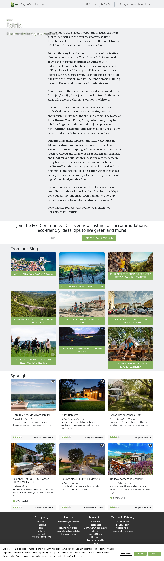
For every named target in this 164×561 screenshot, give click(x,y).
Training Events (68, 534)
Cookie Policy (122, 527)
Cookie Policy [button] (9, 556)
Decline (140, 554)
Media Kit (41, 524)
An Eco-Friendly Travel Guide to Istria (82, 286)
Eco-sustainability (95, 540)
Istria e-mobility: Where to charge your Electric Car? (131, 321)
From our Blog (24, 248)
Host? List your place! (126, 4)
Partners (41, 530)
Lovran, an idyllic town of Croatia (33, 273)
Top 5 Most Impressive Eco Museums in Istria (82, 350)
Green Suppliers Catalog (68, 530)
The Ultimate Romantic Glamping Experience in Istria (130, 365)
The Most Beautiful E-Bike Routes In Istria (82, 321)
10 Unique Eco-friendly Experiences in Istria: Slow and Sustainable (131, 276)
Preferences (126, 554)
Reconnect (40, 4)
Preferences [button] (76, 556)
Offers (30, 4)
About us (41, 521)
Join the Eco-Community (99, 238)
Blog (23, 4)
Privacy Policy (122, 524)
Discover (95, 537)
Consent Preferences (123, 530)
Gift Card (107, 4)
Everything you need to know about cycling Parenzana (33, 321)
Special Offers (95, 534)
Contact (41, 534)
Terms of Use (122, 521)
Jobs (41, 527)
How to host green (68, 527)
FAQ (68, 524)
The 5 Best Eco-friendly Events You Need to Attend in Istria (33, 361)
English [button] (92, 4)
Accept (154, 554)
